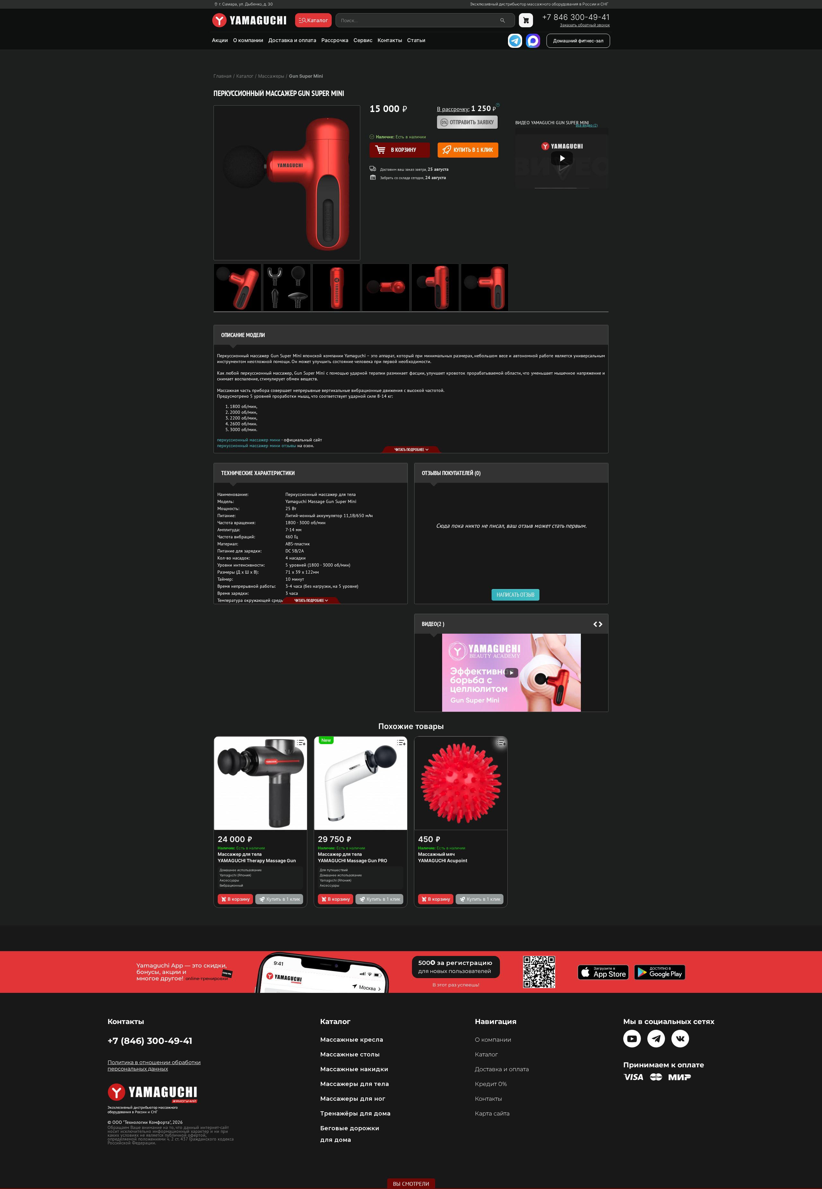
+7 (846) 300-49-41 (150, 1040)
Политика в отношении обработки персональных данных (154, 1065)
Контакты (390, 40)
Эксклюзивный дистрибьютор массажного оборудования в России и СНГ (539, 4)
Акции (220, 40)
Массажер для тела (240, 854)
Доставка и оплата (292, 40)
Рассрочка (334, 40)
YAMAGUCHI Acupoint (442, 860)
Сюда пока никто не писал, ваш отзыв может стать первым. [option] (511, 525)
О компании (248, 40)
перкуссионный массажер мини (248, 440)
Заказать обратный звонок (585, 25)
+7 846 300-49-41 (576, 17)
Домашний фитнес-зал (578, 40)
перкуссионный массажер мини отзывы (256, 445)
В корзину (239, 899)
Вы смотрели (411, 1183)
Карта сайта (492, 1113)
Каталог (486, 1054)
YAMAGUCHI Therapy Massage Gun (257, 860)
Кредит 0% (491, 1084)
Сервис (363, 40)
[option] (511, 673)
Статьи (416, 40)
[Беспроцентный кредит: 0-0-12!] (498, 105)
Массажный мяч (436, 854)
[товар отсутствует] (526, 20)
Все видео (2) (587, 125)
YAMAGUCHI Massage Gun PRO (352, 860)
